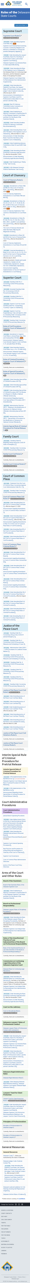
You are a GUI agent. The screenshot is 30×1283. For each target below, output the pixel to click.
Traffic (3, 1222)
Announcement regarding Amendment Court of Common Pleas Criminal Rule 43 (15, 572)
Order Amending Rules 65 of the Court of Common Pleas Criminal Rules (14, 580)
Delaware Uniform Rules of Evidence (13, 1194)
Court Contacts (6, 1213)
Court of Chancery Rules (12, 180)
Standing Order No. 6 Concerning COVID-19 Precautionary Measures (13, 283)
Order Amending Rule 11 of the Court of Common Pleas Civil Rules (14, 503)
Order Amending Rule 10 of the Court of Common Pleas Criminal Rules (14, 554)
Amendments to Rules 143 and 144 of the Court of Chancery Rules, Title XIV (14, 237)
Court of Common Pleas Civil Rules (13, 497)
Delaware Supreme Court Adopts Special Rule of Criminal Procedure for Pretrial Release (15, 783)
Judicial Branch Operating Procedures (13, 815)
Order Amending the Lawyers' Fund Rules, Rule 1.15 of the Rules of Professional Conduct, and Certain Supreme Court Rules (14, 1107)
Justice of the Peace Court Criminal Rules (13, 744)
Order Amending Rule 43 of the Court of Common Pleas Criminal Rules (14, 567)
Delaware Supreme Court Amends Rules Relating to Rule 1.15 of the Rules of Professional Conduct (14, 1045)
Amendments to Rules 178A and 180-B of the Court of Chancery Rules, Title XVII (14, 187)
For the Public (5, 1225)
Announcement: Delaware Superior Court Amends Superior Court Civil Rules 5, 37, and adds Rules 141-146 (14, 342)
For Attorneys (6, 1232)
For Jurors (4, 1229)
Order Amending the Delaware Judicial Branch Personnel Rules (13, 833)
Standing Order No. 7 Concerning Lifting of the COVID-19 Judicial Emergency (13, 635)
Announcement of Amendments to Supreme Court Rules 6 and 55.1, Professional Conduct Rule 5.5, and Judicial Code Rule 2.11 (13, 98)
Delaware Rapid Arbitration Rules (12, 1078)
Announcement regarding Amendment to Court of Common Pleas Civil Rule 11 (14, 509)
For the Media (5, 1235)
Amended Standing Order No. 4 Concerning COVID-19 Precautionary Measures (14, 291)
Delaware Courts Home (10, 1277)
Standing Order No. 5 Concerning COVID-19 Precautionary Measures (13, 298)
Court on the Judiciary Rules (11, 1011)
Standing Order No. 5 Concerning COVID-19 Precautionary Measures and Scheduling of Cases (13, 656)
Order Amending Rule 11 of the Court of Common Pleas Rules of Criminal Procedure (14, 603)
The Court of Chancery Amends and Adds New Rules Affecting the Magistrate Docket (13, 229)
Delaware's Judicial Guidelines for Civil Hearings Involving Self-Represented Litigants (14, 1189)
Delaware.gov (15, 1278)
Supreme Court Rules (11, 36)
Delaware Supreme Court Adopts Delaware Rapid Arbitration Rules (14, 1085)
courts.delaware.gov (22, 1281)
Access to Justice (6, 1247)
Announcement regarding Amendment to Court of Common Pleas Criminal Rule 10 (15, 560)
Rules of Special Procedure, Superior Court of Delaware (13, 372)
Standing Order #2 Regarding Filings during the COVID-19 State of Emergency (14, 442)
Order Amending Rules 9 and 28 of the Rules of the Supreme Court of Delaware (15, 131)
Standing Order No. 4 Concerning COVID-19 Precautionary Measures (13, 664)
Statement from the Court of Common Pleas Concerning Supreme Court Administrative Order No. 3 (14, 485)
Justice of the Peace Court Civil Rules (14, 691)
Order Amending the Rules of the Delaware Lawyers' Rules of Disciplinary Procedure (14, 919)
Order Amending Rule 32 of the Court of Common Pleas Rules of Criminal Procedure (14, 618)
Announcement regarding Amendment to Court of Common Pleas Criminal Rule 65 (15, 586)
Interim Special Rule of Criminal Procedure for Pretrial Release (15, 427)
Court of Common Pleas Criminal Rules (12, 545)
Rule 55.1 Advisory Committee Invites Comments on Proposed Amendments (13, 106)
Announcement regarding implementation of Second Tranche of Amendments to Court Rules (14, 269)
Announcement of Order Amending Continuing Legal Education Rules (13, 157)
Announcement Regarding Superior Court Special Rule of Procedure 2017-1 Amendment (14, 400)
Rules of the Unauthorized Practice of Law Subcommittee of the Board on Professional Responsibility (14, 949)
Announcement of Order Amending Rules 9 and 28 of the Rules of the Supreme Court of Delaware (13, 137)
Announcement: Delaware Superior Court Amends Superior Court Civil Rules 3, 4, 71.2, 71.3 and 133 (14, 353)
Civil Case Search (6, 1219)
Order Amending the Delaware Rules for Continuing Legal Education (13, 978)
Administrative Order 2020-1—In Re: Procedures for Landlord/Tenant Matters (15, 649)
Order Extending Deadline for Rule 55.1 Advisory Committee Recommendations (14, 124)
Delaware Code (7, 1155)
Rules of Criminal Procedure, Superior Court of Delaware (14, 360)
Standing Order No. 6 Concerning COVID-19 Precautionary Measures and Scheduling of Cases (13, 642)
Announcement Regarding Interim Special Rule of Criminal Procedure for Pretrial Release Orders (14, 794)
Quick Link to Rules (20, 25)
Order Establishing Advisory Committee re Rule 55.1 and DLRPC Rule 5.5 (14, 145)
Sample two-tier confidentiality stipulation (13, 265)
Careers (3, 1250)
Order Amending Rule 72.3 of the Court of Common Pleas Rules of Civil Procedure (14, 517)
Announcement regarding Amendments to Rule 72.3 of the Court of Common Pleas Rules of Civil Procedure (14, 523)
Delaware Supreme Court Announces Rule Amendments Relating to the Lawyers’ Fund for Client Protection (14, 1114)
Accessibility (5, 1241)
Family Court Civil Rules (11, 454)
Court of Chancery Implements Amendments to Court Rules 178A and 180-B (14, 195)
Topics (3, 1238)
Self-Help (4, 1216)
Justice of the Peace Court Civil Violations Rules (14, 734)
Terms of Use (21, 1277)
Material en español (7, 1244)
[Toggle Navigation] (2, 4)
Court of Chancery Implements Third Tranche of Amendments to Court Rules (14, 212)
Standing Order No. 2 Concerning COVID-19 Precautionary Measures (13, 678)
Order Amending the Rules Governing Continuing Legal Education (14, 151)
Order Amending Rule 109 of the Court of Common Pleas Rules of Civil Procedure (14, 531)
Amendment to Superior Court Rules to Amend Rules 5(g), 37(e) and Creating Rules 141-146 (14, 336)
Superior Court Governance (11, 856)
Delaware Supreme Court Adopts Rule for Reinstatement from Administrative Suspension (14, 80)
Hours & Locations (7, 1210)
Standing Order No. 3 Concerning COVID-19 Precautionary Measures (13, 671)
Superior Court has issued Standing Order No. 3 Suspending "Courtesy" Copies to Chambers (14, 305)
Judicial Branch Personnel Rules (12, 837)
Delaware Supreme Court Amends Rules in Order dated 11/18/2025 (14, 64)
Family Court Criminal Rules (13, 464)
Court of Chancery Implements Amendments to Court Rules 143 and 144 (14, 244)
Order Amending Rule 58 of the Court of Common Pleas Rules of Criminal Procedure (14, 594)
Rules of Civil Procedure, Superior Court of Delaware (13, 327)
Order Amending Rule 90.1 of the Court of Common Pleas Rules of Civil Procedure (14, 538)
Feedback (4, 1253)
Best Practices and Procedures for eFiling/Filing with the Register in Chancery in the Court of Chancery (13, 850)
